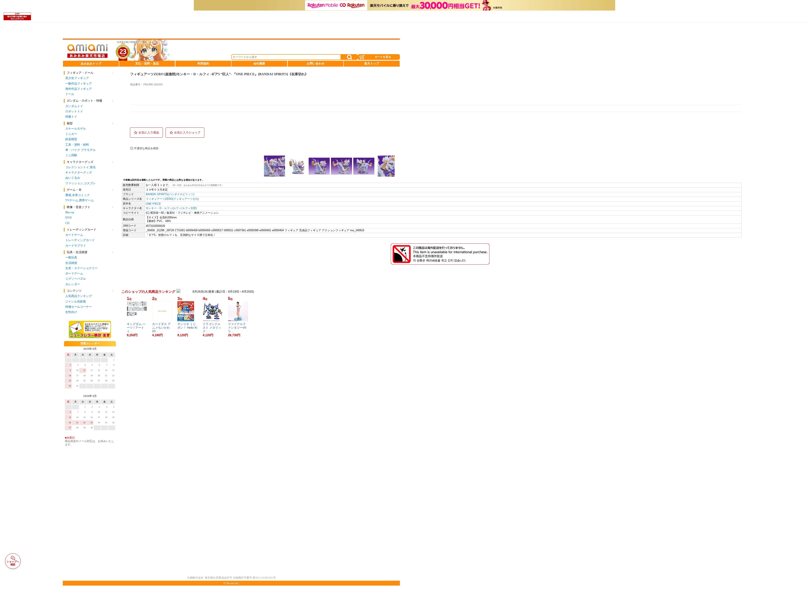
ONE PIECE (153, 203)
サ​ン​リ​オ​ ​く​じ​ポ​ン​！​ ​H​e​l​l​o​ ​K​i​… (187, 327)
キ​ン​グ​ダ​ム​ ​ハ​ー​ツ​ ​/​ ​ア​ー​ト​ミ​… (136, 327)
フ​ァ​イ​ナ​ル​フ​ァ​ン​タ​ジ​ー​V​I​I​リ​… (237, 327)
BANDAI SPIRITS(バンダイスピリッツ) (170, 194)
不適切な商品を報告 (146, 148)
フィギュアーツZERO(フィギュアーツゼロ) (172, 198)
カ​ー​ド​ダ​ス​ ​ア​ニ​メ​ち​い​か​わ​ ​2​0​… (161, 327)
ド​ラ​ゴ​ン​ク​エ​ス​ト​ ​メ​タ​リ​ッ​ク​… (212, 327)
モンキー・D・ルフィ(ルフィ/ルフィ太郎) (171, 208)
